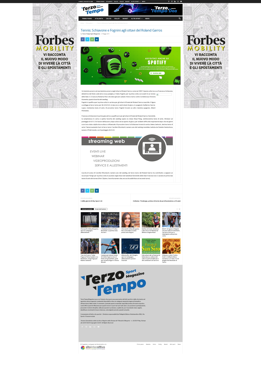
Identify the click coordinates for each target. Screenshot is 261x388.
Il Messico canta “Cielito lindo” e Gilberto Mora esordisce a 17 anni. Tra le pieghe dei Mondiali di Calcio (170, 258)
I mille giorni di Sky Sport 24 (91, 201)
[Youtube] (181, 1)
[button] (179, 18)
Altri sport (135, 1)
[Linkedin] (175, 1)
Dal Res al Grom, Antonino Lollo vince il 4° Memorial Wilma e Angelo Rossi (150, 230)
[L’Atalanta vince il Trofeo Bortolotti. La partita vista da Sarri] (110, 219)
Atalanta (109, 1)
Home (82, 23)
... (94, 23)
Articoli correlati (87, 209)
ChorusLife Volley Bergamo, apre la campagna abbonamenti (90, 230)
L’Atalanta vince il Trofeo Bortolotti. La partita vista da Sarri (109, 230)
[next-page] (180, 209)
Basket (127, 1)
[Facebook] (169, 1)
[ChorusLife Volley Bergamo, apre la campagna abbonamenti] (90, 219)
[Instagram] (172, 1)
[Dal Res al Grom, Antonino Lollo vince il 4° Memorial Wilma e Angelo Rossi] (151, 219)
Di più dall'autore (100, 209)
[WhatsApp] (92, 39)
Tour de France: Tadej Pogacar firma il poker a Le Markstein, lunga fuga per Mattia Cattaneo (89, 257)
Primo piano (100, 1)
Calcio (116, 1)
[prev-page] (177, 209)
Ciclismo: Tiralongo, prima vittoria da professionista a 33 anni (156, 201)
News (143, 1)
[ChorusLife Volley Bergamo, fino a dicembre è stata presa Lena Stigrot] (130, 219)
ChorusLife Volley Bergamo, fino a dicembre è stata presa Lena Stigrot (130, 230)
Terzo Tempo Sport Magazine (91, 34)
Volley (122, 1)
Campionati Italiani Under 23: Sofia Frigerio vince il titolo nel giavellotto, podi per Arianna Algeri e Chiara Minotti (110, 258)
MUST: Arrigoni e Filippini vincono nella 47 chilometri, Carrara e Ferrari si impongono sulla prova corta (171, 232)
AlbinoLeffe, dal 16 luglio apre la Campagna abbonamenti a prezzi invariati (129, 257)
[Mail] (178, 1)
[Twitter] (87, 39)
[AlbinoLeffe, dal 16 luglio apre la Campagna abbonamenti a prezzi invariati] (130, 246)
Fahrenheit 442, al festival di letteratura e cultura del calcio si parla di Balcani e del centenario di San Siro (151, 257)
